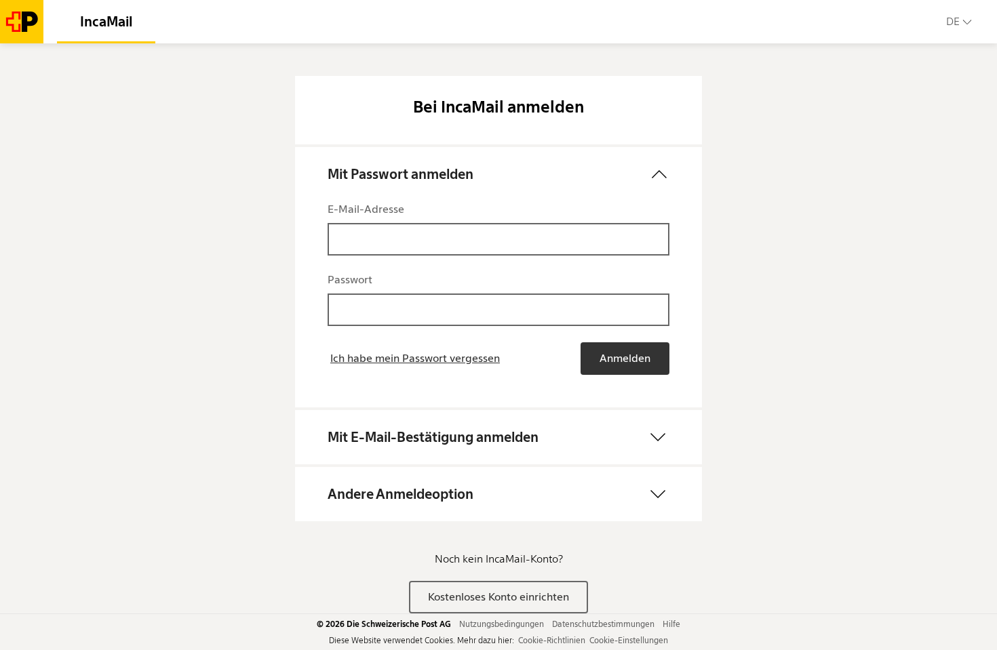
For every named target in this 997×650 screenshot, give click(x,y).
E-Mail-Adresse (366, 209)
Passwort (350, 279)
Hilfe (671, 624)
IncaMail (106, 22)
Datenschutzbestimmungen (603, 624)
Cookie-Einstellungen (628, 640)
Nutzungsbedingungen (501, 624)
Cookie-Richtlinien (551, 640)
